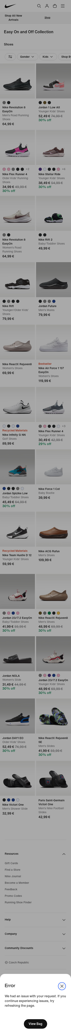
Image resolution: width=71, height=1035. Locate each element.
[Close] (61, 986)
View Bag (35, 1024)
